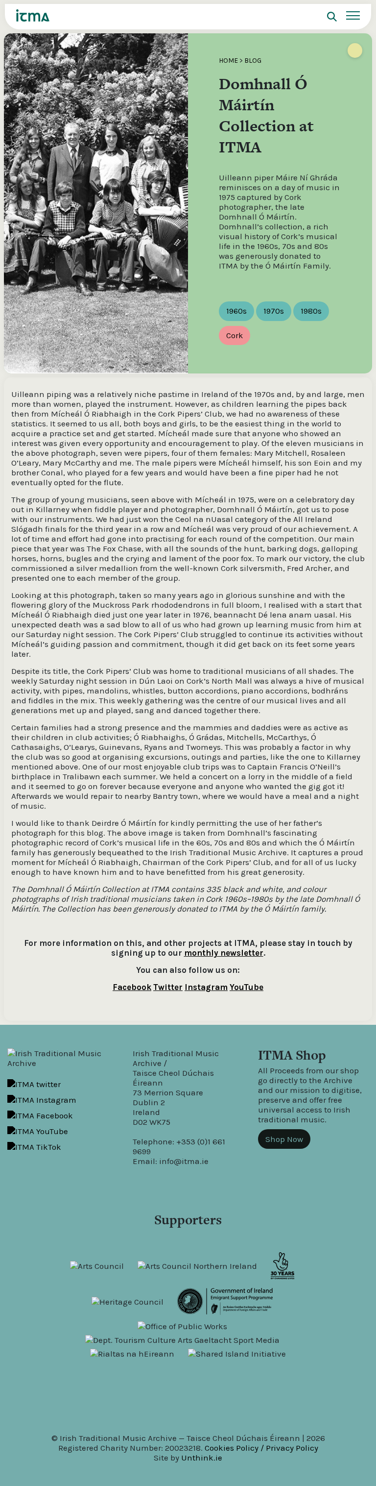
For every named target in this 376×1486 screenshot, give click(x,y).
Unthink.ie (201, 1457)
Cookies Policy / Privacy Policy (261, 1448)
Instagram (206, 987)
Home (228, 60)
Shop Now (284, 1139)
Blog (252, 60)
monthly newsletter (223, 953)
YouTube (246, 987)
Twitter (168, 987)
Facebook (132, 987)
